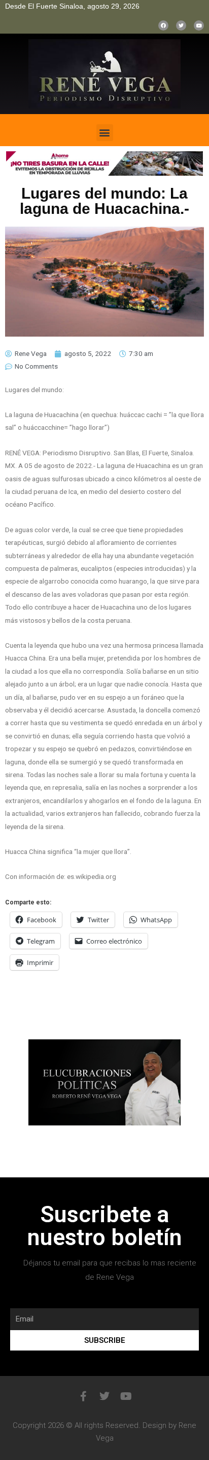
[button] (104, 132)
